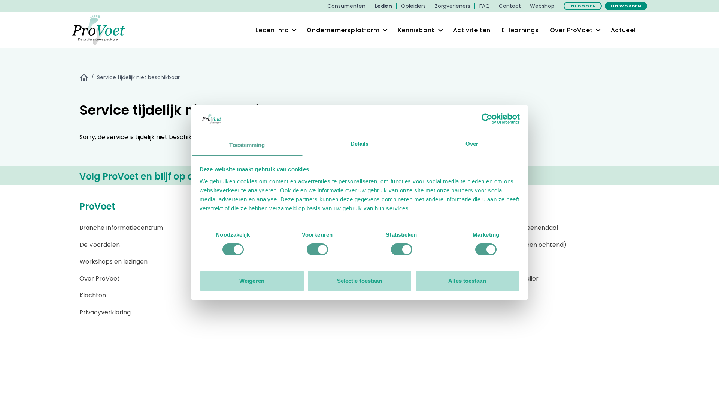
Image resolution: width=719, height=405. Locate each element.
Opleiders (413, 6)
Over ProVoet (99, 278)
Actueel (623, 30)
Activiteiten (472, 30)
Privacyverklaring (105, 312)
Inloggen (582, 6)
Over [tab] (471, 144)
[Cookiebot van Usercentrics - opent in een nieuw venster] (487, 118)
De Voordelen (99, 244)
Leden (383, 6)
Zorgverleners (452, 6)
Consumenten (346, 6)
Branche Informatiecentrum (121, 228)
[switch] (317, 249)
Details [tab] (360, 144)
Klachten (92, 295)
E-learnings (520, 30)
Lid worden (625, 6)
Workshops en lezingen (113, 261)
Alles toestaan (467, 281)
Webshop (542, 6)
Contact (510, 6)
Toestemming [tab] (247, 145)
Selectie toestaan (359, 281)
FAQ (484, 6)
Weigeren (251, 281)
